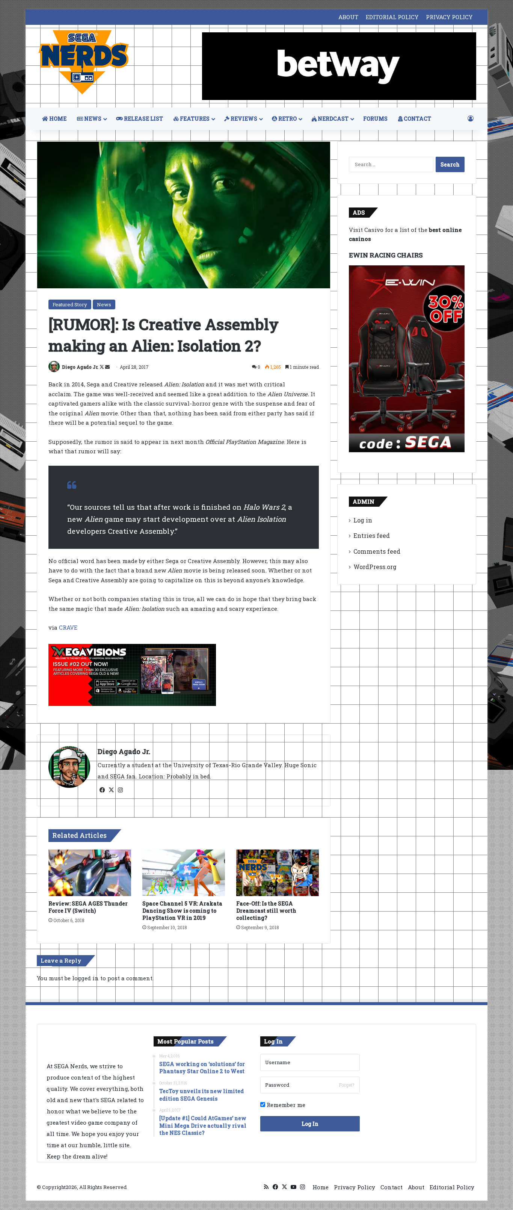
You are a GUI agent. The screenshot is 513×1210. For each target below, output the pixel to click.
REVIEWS (243, 118)
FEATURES (194, 118)
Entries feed (371, 535)
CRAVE (68, 627)
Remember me (285, 1105)
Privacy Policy (354, 1187)
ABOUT (348, 17)
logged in (85, 978)
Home (320, 1187)
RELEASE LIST (143, 118)
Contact (391, 1187)
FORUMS (375, 118)
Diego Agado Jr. (80, 367)
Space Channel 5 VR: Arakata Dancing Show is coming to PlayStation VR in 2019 (182, 910)
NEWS (92, 118)
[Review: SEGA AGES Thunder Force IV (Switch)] (89, 873)
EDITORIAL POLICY (392, 17)
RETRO (287, 118)
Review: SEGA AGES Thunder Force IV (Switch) (88, 907)
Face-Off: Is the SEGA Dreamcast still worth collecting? (266, 910)
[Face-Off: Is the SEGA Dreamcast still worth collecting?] (277, 873)
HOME (57, 118)
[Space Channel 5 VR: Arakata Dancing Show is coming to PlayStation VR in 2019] (183, 873)
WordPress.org (375, 567)
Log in (362, 520)
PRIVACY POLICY (449, 17)
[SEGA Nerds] (84, 63)
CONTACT (417, 118)
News (104, 304)
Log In (310, 1123)
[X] (111, 790)
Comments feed (376, 551)
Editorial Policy (452, 1187)
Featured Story (70, 304)
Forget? (346, 1085)
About (416, 1187)
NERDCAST (333, 118)
